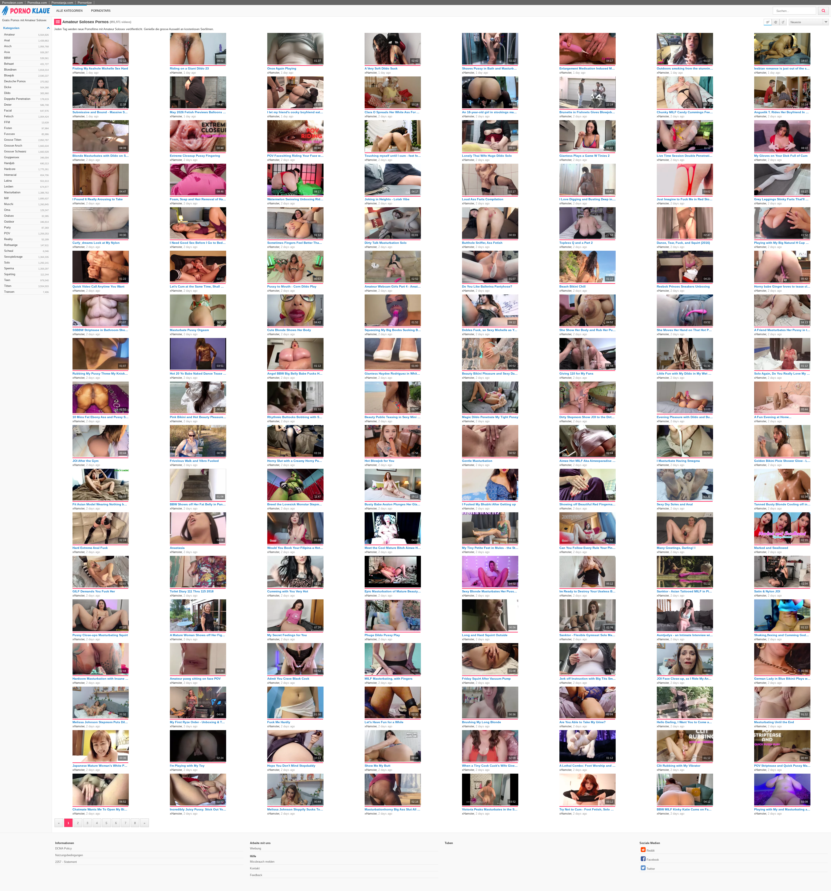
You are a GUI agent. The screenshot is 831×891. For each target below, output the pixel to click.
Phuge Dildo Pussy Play (382, 635)
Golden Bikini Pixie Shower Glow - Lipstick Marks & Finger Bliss (782, 460)
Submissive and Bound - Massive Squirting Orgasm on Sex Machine (100, 112)
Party (26, 227)
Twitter (651, 868)
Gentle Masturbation (477, 460)
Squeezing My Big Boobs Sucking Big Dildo (393, 330)
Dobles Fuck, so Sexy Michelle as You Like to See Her (490, 330)
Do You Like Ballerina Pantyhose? (487, 286)
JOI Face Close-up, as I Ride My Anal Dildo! (685, 678)
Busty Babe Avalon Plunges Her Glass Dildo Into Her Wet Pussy (393, 504)
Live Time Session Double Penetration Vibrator (685, 155)
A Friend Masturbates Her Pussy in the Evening (782, 330)
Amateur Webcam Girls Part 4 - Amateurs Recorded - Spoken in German (393, 286)
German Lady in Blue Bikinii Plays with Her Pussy (782, 678)
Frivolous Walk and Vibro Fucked (194, 460)
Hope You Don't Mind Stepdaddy (291, 765)
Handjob (26, 163)
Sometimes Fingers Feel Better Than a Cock (295, 242)
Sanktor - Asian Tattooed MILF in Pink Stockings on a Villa (685, 591)
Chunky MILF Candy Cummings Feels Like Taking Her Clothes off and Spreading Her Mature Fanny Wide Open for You (685, 112)
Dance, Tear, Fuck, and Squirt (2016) (683, 242)
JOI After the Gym (85, 460)
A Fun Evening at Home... (772, 417)
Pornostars (101, 10)
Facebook (653, 859)
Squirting (26, 274)
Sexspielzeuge (26, 256)
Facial (26, 110)
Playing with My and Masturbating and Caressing (782, 809)
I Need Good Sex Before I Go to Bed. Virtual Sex (198, 242)
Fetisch (26, 116)
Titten (26, 286)
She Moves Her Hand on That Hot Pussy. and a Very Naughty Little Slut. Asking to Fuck (685, 330)
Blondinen (26, 69)
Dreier (26, 104)
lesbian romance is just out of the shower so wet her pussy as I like (782, 68)
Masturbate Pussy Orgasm (189, 330)
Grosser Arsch (26, 145)
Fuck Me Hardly (278, 722)
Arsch (26, 46)
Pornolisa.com (37, 2)
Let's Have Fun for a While (384, 722)
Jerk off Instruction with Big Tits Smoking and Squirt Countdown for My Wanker (587, 678)
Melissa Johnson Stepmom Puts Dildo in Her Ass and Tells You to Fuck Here (100, 722)
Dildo (26, 93)
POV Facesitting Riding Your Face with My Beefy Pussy (295, 155)
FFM (26, 122)
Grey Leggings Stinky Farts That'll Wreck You (782, 199)
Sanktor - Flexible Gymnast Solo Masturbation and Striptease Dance (587, 635)
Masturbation (26, 192)
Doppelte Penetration (26, 98)
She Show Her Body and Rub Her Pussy (587, 330)
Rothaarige (26, 245)
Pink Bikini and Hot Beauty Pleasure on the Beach (198, 417)
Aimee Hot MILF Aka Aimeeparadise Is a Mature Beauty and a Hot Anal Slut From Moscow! (587, 460)
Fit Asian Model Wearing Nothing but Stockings (100, 504)
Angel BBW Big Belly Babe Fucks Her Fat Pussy (295, 373)
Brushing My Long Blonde (481, 722)
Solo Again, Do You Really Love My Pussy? (782, 373)
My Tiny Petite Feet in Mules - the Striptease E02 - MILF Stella (490, 548)
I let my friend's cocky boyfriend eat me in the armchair (295, 112)
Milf (26, 198)
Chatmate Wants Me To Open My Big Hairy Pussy (100, 809)
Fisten (26, 128)
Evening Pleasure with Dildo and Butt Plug (685, 417)
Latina (26, 180)
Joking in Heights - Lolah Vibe (387, 199)
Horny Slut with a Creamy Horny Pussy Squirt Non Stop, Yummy (295, 460)
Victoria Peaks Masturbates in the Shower (490, 809)
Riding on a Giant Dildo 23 (189, 68)
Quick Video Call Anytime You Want (98, 286)
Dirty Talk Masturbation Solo (386, 242)
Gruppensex (26, 157)
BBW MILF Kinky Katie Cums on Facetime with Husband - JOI (685, 809)
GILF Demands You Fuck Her (93, 591)
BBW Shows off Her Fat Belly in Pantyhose (198, 504)
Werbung (255, 848)
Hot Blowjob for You (379, 460)
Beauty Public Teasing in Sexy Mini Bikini (393, 417)
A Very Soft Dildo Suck (381, 68)
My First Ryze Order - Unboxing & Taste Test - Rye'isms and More (198, 722)
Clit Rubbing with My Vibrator (678, 765)
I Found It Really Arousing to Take (97, 199)
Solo (26, 262)
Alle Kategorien (69, 10)
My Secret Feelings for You (287, 635)
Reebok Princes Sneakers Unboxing (683, 286)
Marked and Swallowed (771, 548)
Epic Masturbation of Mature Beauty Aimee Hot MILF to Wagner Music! (393, 591)
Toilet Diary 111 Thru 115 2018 (192, 591)
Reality (26, 239)
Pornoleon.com (12, 2)
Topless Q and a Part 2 (576, 242)
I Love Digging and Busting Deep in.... (587, 199)
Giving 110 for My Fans (576, 373)
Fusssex (26, 134)
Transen (26, 291)
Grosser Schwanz (26, 151)
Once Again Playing (281, 68)
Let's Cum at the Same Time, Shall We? (198, 286)
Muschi (26, 204)
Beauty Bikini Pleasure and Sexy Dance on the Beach (490, 373)
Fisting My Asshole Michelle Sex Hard (100, 68)
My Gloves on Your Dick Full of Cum (780, 155)
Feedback (256, 875)
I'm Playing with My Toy (187, 765)
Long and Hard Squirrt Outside (484, 635)
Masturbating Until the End (774, 722)
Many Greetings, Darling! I (676, 548)
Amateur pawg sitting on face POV (195, 678)
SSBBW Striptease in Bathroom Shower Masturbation (100, 330)
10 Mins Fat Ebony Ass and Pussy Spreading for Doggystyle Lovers (100, 417)
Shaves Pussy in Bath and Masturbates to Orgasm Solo (490, 68)
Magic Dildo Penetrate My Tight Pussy (490, 417)
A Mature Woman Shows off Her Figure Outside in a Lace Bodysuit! (198, 635)
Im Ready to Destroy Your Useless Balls (587, 591)
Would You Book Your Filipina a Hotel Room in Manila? (295, 548)
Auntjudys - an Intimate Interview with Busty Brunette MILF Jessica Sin (685, 635)
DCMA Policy (63, 848)
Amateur (26, 34)
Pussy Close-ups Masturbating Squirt (100, 635)
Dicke (26, 87)
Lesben (26, 186)
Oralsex (26, 215)
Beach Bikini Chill (572, 286)
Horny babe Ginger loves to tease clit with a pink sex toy (782, 286)
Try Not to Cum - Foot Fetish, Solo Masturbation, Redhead (587, 809)
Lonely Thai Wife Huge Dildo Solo (487, 155)
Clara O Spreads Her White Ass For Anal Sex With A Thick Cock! (393, 112)
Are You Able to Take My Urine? (582, 722)
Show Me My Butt (377, 765)
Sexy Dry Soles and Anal (675, 504)
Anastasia (177, 548)
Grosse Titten (26, 139)
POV (26, 233)
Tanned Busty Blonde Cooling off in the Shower (782, 504)
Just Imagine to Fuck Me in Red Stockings (685, 199)
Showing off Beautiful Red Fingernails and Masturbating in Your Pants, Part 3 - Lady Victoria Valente (587, 504)
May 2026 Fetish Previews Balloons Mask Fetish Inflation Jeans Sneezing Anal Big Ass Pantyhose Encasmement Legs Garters (198, 112)
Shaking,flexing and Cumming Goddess (782, 635)
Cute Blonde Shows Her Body (289, 330)
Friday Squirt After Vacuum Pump (486, 678)
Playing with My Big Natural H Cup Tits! (782, 242)
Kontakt (255, 868)
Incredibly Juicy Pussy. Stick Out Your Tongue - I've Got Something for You (198, 809)
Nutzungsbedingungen (69, 855)
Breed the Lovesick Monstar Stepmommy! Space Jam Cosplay (295, 504)
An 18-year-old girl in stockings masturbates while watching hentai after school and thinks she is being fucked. (490, 112)
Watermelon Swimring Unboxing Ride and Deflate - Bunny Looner (295, 199)
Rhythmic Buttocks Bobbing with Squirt (295, 417)
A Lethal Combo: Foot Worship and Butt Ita (587, 765)
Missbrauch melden (262, 861)
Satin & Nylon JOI (767, 591)
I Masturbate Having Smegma (678, 460)
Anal (26, 40)
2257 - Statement (66, 862)
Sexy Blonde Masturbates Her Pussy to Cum (490, 591)
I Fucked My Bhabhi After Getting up (489, 504)
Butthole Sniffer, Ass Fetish (482, 242)
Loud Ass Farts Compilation (482, 199)
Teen (26, 280)
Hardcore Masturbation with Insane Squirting (100, 678)
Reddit (651, 850)
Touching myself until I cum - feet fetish (393, 155)
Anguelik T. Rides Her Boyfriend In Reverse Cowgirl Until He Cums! (782, 112)
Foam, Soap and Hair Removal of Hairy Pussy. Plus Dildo (198, 199)
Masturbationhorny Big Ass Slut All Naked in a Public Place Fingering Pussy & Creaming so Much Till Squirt (393, 809)
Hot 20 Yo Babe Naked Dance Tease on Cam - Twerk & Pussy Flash (198, 373)
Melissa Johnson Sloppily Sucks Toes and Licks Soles (295, 809)
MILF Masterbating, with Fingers (388, 678)
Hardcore (26, 169)
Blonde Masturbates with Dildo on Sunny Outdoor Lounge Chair (100, 155)
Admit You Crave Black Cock (288, 678)
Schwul (26, 250)
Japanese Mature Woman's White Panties (100, 765)
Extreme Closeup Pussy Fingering (195, 155)
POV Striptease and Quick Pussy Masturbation (782, 765)
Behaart (26, 63)
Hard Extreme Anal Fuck (90, 548)
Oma (26, 210)
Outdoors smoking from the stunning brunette (685, 68)
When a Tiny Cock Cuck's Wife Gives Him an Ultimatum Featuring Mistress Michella (490, 765)
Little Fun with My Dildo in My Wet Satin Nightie (685, 373)
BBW (26, 58)
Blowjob (26, 75)
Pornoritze (85, 2)
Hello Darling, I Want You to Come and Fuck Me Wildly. (685, 722)
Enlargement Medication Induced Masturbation (587, 68)
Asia (26, 52)
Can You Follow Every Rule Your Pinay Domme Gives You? (587, 548)
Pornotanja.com (62, 2)
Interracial (26, 174)
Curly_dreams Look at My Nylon (96, 242)
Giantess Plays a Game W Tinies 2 (584, 155)
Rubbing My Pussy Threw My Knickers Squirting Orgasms (100, 373)
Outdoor (26, 221)
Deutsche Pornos (26, 81)
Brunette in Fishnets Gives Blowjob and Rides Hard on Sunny (587, 112)
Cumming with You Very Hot (287, 591)
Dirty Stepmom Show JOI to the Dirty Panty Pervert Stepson (587, 417)
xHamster (78, 72)
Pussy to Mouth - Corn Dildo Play (291, 286)
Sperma (26, 268)
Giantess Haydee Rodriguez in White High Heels (393, 373)
